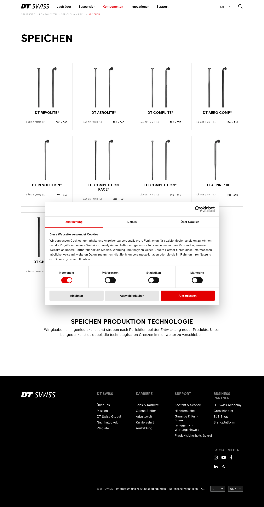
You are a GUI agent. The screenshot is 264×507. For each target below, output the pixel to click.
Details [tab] (132, 221)
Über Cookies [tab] (190, 221)
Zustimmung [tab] (74, 221)
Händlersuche (185, 410)
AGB (204, 488)
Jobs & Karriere (147, 405)
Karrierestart (145, 422)
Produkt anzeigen (46, 96)
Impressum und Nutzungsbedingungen (141, 488)
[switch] (110, 280)
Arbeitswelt (144, 416)
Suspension (87, 6)
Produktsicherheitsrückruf (193, 435)
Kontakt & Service (188, 405)
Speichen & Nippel (72, 14)
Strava (223, 468)
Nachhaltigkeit (107, 422)
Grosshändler (223, 410)
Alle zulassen (188, 295)
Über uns (103, 405)
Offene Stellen (146, 410)
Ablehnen (76, 295)
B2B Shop (221, 416)
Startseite (28, 14)
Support (163, 6)
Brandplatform (224, 422)
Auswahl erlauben (132, 295)
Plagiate (103, 428)
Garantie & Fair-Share (186, 418)
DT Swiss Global (109, 416)
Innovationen (139, 6)
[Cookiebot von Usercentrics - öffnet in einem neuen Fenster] (198, 209)
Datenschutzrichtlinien (183, 488)
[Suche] (240, 6)
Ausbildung (144, 428)
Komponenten (113, 6)
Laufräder (64, 6)
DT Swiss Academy (227, 405)
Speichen (94, 14)
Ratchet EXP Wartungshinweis (187, 427)
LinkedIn (216, 468)
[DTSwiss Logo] (35, 6)
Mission (102, 410)
